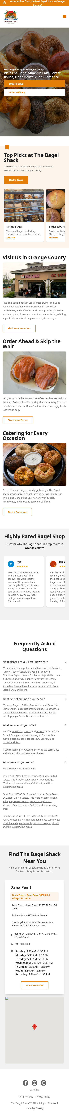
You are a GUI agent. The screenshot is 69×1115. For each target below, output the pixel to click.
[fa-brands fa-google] (43, 1083)
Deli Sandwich (22, 682)
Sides (22, 716)
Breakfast (17, 731)
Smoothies (53, 705)
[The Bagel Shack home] (11, 17)
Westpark (8, 783)
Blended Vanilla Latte (25, 686)
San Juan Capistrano (40, 801)
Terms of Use (26, 1096)
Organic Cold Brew (48, 686)
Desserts (30, 716)
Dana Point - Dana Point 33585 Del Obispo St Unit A (31, 897)
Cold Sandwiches (38, 712)
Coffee (25, 705)
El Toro (55, 823)
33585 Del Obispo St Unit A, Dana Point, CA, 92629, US (36, 935)
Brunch (40, 731)
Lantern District (29, 805)
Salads (6, 712)
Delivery (44, 738)
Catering (29, 749)
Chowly (39, 1108)
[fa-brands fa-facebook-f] (25, 1083)
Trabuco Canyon (42, 823)
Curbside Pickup (11, 742)
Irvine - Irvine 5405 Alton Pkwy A (29, 915)
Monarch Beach (11, 805)
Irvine (35, 779)
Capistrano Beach (18, 801)
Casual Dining (10, 735)
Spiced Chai (9, 689)
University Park (22, 783)
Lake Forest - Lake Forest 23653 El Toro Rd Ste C (34, 907)
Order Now (16, 180)
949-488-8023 (22, 943)
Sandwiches (36, 705)
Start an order (34, 985)
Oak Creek (36, 783)
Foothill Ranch (10, 823)
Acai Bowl (36, 682)
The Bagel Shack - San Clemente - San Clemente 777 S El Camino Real (32, 924)
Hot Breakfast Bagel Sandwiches (41, 708)
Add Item (10, 237)
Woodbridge (46, 779)
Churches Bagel (11, 675)
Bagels (16, 705)
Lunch (27, 731)
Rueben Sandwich (34, 678)
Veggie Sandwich (40, 671)
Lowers (24, 675)
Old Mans (35, 675)
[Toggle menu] (64, 16)
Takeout (35, 738)
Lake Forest (54, 819)
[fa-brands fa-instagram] (34, 1083)
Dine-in (46, 735)
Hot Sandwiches (19, 712)
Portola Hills (25, 823)
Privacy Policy (43, 1096)
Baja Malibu (47, 675)
